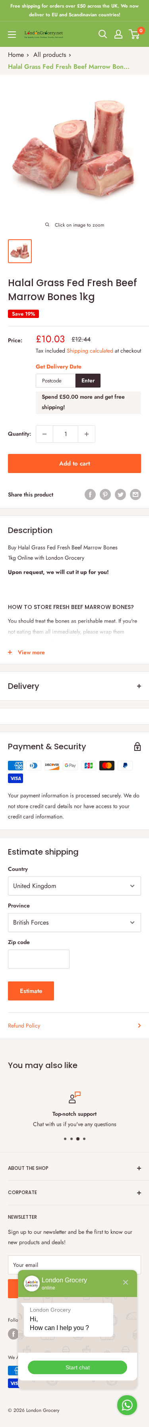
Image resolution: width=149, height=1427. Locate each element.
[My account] (118, 34)
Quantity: (19, 434)
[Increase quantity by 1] (86, 434)
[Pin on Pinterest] (105, 494)
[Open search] (103, 34)
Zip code (19, 942)
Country (18, 869)
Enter (88, 380)
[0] (134, 34)
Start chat (78, 1367)
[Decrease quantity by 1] (44, 434)
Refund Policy (24, 1026)
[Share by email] (135, 494)
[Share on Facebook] (90, 494)
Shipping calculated (90, 351)
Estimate (31, 991)
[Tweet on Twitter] (120, 494)
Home (16, 54)
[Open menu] (12, 34)
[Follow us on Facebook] (13, 1334)
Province (19, 905)
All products (49, 54)
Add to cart (74, 463)
